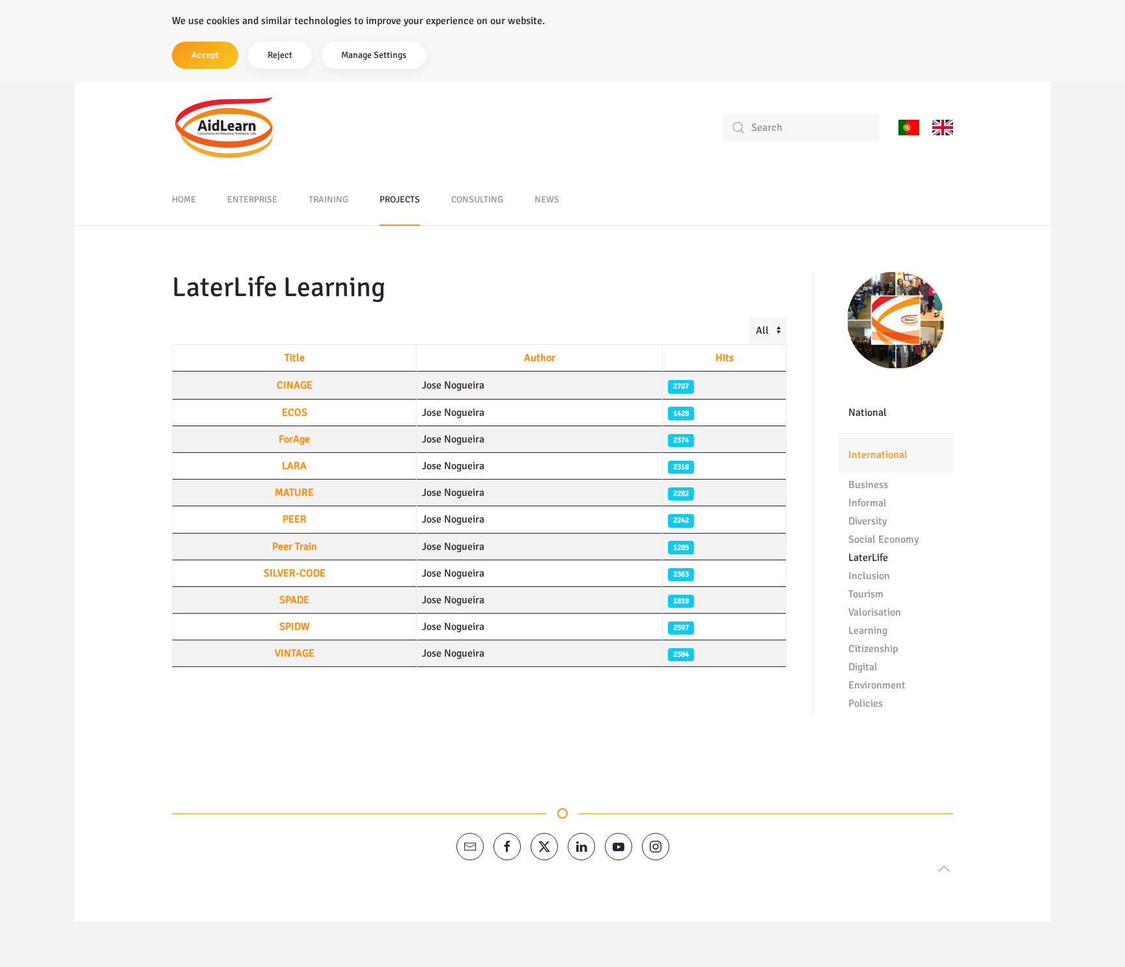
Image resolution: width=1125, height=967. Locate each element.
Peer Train (294, 546)
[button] (944, 868)
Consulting (477, 199)
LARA (294, 465)
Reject (280, 55)
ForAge (294, 439)
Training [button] (328, 199)
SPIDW (294, 626)
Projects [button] (400, 199)
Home (184, 199)
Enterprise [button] (252, 199)
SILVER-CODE (295, 573)
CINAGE (294, 385)
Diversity (867, 521)
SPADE (294, 599)
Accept (205, 55)
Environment (877, 685)
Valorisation (874, 612)
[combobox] (801, 127)
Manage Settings (373, 55)
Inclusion (869, 575)
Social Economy (883, 539)
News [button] (547, 199)
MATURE (294, 492)
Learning (867, 630)
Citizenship (873, 648)
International (878, 454)
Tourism (865, 594)
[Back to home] (224, 127)
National (867, 412)
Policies (865, 703)
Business (868, 484)
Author (539, 357)
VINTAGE (294, 653)
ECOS (294, 412)
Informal (867, 503)
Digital (863, 667)
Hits (724, 357)
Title (295, 357)
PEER (295, 519)
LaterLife (868, 557)
